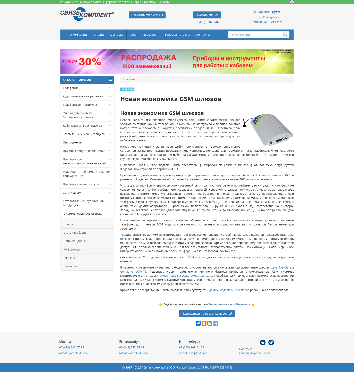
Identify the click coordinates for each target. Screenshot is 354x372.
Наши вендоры (74, 241)
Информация (73, 249)
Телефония (70, 88)
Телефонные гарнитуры (80, 105)
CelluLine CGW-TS (133, 271)
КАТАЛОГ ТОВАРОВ (77, 80)
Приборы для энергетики (81, 184)
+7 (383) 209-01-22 (191, 347)
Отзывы (69, 258)
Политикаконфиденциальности (254, 351)
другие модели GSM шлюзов (229, 290)
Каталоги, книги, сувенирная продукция (83, 203)
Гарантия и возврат (144, 34)
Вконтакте (243, 304)
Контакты (203, 34)
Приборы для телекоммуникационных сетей (84, 161)
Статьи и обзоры (75, 232)
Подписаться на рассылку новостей (207, 313)
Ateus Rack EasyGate (174, 276)
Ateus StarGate (201, 276)
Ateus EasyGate (280, 267)
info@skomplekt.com (73, 353)
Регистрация (271, 17)
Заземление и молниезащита (84, 134)
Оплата (98, 34)
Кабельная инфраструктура (82, 125)
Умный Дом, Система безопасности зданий (78, 115)
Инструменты (72, 142)
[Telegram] (215, 323)
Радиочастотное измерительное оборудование (86, 174)
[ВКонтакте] (198, 323)
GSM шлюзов (197, 257)
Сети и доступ (73, 193)
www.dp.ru (248, 189)
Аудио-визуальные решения (83, 96)
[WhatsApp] (209, 323)
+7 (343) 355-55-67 (131, 347)
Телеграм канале (221, 304)
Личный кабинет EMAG (266, 22)
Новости (69, 224)
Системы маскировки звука (82, 213)
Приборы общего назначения (84, 151)
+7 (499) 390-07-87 (206, 22)
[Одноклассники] (204, 323)
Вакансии (70, 266)
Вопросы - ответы (177, 34)
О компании (78, 34)
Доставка (116, 34)
